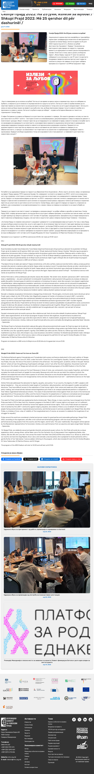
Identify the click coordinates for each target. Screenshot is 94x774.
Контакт (27, 764)
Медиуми (67, 9)
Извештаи (28, 722)
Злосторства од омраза (55, 754)
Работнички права (53, 740)
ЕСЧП (26, 759)
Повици (89, 9)
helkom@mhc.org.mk (14, 759)
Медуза (50, 751)
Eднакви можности (54, 749)
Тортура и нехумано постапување (58, 757)
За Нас (4, 10)
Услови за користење (31, 767)
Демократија (52, 735)
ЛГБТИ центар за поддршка (56, 729)
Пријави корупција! (54, 743)
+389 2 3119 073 (42, 3)
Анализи (57, 9)
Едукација (51, 762)
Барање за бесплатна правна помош (57, 723)
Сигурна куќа (52, 738)
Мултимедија (79, 9)
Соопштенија (24, 9)
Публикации (46, 9)
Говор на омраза (53, 760)
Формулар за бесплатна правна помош (34, 752)
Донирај (27, 762)
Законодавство (29, 741)
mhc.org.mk (12, 757)
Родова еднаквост (54, 746)
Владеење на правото (55, 727)
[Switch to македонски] (90, 3)
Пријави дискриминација (55, 732)
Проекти (35, 9)
